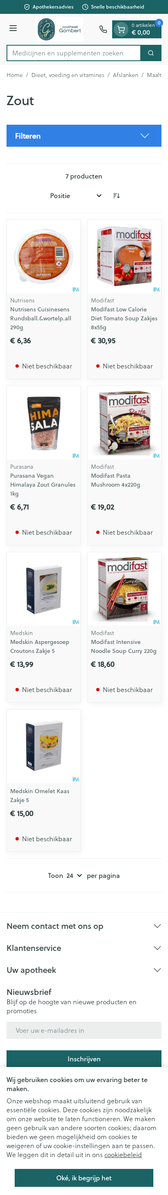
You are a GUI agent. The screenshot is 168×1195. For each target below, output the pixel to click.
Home (15, 75)
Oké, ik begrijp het (84, 1177)
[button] (84, 136)
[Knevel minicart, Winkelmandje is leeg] (121, 29)
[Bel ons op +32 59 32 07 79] (103, 29)
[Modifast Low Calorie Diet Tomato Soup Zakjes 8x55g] (124, 256)
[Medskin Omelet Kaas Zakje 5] (43, 746)
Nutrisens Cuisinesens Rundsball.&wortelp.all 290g (40, 318)
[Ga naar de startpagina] (59, 29)
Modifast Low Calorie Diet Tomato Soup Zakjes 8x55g (124, 318)
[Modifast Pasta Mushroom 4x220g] (124, 422)
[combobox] (74, 53)
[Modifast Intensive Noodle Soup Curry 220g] (124, 589)
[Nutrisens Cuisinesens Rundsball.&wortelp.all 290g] (43, 256)
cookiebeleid (123, 1154)
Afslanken (125, 75)
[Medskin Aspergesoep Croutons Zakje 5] (43, 589)
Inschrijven (84, 1058)
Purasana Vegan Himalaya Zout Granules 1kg (42, 485)
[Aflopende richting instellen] (116, 195)
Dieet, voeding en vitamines (67, 75)
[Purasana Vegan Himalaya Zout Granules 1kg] (43, 422)
